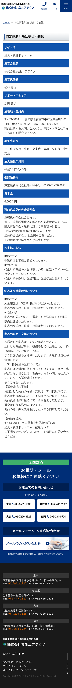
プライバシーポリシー (16, 666)
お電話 (44, 9)
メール (55, 9)
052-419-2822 (17, 598)
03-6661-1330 (17, 583)
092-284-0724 (17, 628)
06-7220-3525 (17, 613)
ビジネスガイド (12, 653)
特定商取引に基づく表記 (17, 662)
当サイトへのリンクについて (20, 670)
